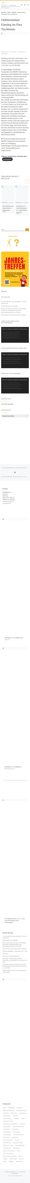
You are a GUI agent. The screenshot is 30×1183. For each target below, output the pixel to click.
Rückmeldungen (20, 1145)
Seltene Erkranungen (9, 1150)
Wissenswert (19, 1161)
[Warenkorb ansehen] (25, 4)
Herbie (23, 1118)
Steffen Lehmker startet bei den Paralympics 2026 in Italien (14, 971)
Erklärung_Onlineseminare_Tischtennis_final (14, 156)
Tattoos (21, 1156)
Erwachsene (22, 1113)
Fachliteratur (6, 1115)
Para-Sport (6, 1137)
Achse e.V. (7, 639)
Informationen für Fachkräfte (9, 306)
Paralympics (15, 1137)
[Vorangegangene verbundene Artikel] (23, 181)
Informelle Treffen (8, 1121)
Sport (18, 1150)
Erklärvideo (14, 1113)
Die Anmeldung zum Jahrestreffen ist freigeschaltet (8, 208)
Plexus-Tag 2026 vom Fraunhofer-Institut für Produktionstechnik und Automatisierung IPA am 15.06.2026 (15, 966)
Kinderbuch (15, 1129)
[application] (15, 335)
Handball (16, 1118)
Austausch (20, 1107)
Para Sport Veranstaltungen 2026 (11, 956)
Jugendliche (6, 1129)
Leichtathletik (7, 1132)
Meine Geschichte (19, 1134)
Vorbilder (11, 1161)
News (9, 12)
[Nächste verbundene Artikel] (27, 181)
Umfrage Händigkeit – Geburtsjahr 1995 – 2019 (15, 951)
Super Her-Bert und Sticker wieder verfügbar (13, 315)
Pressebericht (7, 1142)
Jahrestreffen (7, 1126)
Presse (17, 1140)
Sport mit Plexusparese (9, 1156)
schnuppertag (7, 1148)
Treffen (5, 1158)
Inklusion (22, 1124)
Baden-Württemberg (9, 1110)
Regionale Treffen (8, 1145)
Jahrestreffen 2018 (18, 1126)
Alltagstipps (11, 1107)
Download (6, 1113)
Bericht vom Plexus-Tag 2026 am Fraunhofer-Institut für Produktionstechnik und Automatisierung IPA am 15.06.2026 (13, 310)
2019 (4, 1107)
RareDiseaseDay (18, 1142)
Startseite (3, 12)
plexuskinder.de (7, 503)
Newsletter (5, 953)
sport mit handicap (8, 1153)
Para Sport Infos (5, 297)
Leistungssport (7, 1134)
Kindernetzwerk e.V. (10, 768)
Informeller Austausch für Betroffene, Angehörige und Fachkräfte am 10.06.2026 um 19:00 (15, 960)
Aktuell (14, 12)
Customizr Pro (18, 1175)
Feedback (15, 1115)
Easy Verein (20, 918)
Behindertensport (21, 1110)
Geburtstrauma (7, 1118)
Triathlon (21, 1158)
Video (4, 1161)
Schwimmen (16, 1148)
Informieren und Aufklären (10, 1124)
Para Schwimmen (8, 1140)
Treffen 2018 (13, 1158)
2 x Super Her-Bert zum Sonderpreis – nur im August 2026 (13, 302)
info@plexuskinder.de (8, 501)
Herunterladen (7, 159)
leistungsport (16, 1132)
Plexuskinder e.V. (13, 1172)
